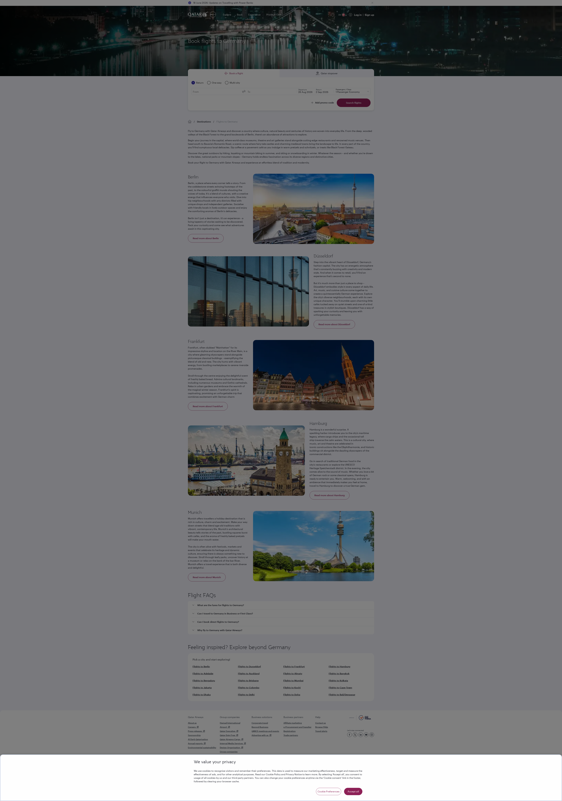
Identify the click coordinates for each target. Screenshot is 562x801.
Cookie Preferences (329, 791)
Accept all (353, 791)
